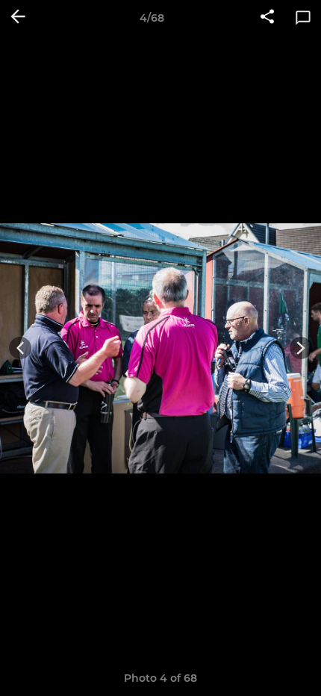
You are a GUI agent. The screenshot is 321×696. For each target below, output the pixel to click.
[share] (267, 17)
